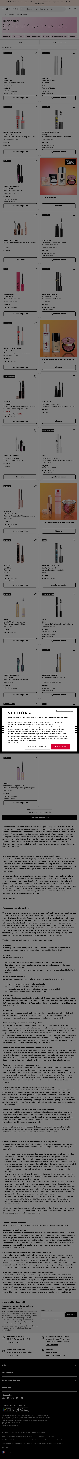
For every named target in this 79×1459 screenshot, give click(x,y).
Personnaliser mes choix (37, 746)
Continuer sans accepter (64, 711)
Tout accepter (60, 746)
